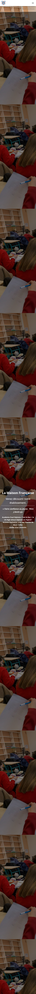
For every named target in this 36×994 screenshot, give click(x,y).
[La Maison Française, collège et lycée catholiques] (4, 3)
